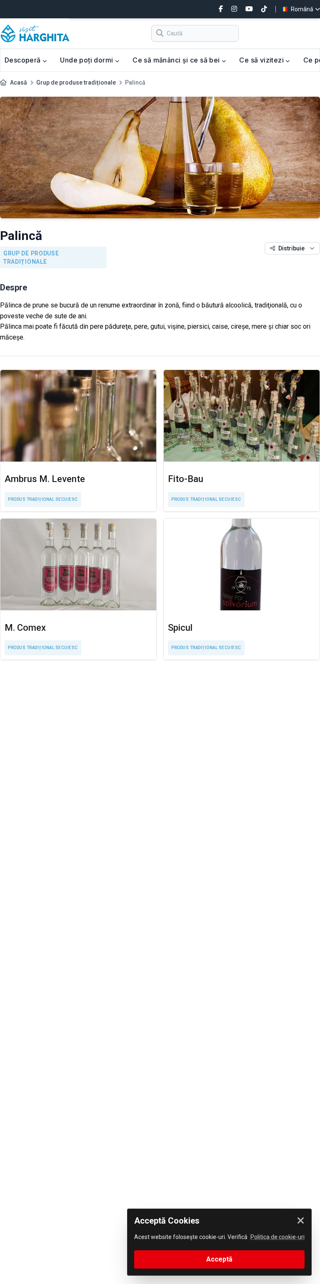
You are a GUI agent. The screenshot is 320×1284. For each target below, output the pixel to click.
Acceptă (219, 1259)
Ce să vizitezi (262, 60)
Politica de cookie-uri (277, 1237)
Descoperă (23, 60)
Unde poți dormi (87, 60)
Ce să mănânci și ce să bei (177, 60)
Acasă (18, 82)
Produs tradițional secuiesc (43, 499)
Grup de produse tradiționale (76, 82)
